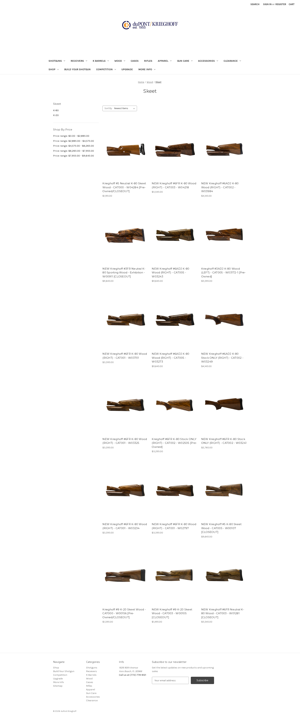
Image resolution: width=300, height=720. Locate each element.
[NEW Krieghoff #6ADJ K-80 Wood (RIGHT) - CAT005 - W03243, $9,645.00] (174, 234)
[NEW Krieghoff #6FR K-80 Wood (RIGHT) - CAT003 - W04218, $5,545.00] (174, 149)
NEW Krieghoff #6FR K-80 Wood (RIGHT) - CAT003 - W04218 (174, 185)
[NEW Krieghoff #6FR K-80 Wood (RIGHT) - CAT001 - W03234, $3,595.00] (125, 490)
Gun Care (183, 60)
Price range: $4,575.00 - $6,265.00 (73, 145)
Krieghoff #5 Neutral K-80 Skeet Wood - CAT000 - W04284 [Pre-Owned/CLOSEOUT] (124, 187)
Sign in (267, 4)
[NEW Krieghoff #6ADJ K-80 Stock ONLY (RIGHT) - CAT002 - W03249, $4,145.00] (224, 320)
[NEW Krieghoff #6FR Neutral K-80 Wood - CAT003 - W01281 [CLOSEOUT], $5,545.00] (224, 575)
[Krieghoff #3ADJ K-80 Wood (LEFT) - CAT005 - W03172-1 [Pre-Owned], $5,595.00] (224, 234)
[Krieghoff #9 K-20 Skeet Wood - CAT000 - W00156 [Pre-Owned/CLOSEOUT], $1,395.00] (125, 575)
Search (255, 4)
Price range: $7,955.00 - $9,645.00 (73, 155)
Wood (118, 60)
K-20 (56, 115)
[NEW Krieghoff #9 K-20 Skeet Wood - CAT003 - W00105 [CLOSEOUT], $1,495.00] (174, 575)
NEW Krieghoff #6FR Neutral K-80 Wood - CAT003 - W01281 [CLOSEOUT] (222, 613)
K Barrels (99, 60)
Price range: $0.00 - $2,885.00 (71, 135)
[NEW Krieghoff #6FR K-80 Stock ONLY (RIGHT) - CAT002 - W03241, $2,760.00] (224, 405)
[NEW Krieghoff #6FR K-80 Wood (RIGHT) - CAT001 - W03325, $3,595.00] (125, 405)
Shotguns (55, 60)
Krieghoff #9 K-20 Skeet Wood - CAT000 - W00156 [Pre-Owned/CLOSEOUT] (124, 613)
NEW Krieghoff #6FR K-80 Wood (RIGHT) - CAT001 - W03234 (124, 526)
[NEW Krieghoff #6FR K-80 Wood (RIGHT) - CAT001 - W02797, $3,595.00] (174, 490)
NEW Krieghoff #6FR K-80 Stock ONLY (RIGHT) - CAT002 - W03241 (224, 441)
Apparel (163, 60)
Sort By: (108, 108)
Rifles (148, 60)
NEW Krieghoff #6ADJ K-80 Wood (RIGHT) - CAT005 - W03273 (170, 357)
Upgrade (127, 69)
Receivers (77, 60)
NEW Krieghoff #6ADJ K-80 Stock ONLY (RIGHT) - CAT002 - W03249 (222, 357)
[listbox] (125, 108)
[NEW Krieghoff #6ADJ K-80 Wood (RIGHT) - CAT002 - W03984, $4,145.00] (224, 149)
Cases (135, 60)
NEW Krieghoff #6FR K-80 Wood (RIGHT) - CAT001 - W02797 (174, 526)
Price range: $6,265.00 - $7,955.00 (73, 150)
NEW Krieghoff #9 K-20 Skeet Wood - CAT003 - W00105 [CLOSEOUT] (172, 613)
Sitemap (57, 685)
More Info (145, 69)
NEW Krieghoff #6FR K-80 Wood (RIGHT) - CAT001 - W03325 (124, 441)
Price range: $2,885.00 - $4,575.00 (73, 140)
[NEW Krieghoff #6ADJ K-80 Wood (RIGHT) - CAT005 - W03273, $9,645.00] (174, 320)
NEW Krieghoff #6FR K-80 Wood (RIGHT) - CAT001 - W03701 (124, 355)
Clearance (231, 60)
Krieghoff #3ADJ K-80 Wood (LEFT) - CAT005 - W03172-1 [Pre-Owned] (223, 272)
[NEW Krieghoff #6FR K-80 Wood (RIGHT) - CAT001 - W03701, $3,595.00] (125, 320)
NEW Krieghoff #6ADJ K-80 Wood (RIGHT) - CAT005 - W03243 (170, 272)
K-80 (56, 110)
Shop (52, 69)
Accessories (206, 60)
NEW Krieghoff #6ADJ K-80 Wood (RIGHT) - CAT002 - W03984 (220, 187)
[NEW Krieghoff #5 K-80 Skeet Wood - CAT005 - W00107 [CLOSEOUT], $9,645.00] (224, 490)
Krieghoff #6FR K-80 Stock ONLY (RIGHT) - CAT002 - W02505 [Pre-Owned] (174, 443)
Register (280, 4)
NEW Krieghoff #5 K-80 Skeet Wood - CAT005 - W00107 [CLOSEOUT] (221, 528)
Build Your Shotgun (77, 69)
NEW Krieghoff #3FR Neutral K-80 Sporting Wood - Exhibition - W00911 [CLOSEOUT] (123, 272)
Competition (104, 69)
